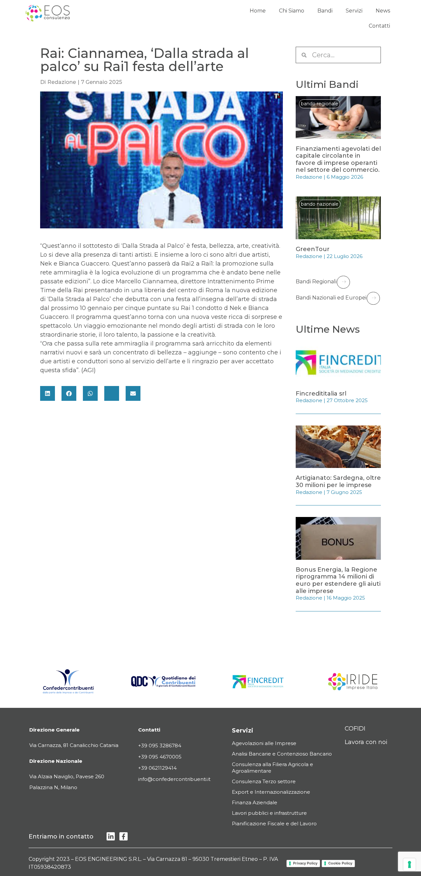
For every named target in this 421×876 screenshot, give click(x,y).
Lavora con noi (366, 742)
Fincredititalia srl (321, 393)
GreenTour (313, 249)
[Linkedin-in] (111, 836)
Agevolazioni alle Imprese (264, 743)
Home (258, 11)
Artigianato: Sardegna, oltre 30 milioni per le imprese (338, 481)
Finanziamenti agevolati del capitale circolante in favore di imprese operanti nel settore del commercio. (338, 159)
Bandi (325, 11)
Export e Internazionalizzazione (271, 792)
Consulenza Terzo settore (264, 781)
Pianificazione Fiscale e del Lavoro (274, 823)
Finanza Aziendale (254, 802)
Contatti (379, 26)
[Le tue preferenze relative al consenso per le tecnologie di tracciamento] (409, 864)
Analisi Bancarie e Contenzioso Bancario (282, 754)
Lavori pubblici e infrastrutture (269, 813)
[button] (47, 393)
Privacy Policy (305, 863)
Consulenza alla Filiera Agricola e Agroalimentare (272, 767)
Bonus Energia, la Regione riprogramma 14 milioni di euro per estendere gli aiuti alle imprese (338, 580)
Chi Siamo (291, 11)
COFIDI (355, 728)
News (383, 11)
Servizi (354, 11)
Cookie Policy (340, 863)
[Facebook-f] (123, 836)
